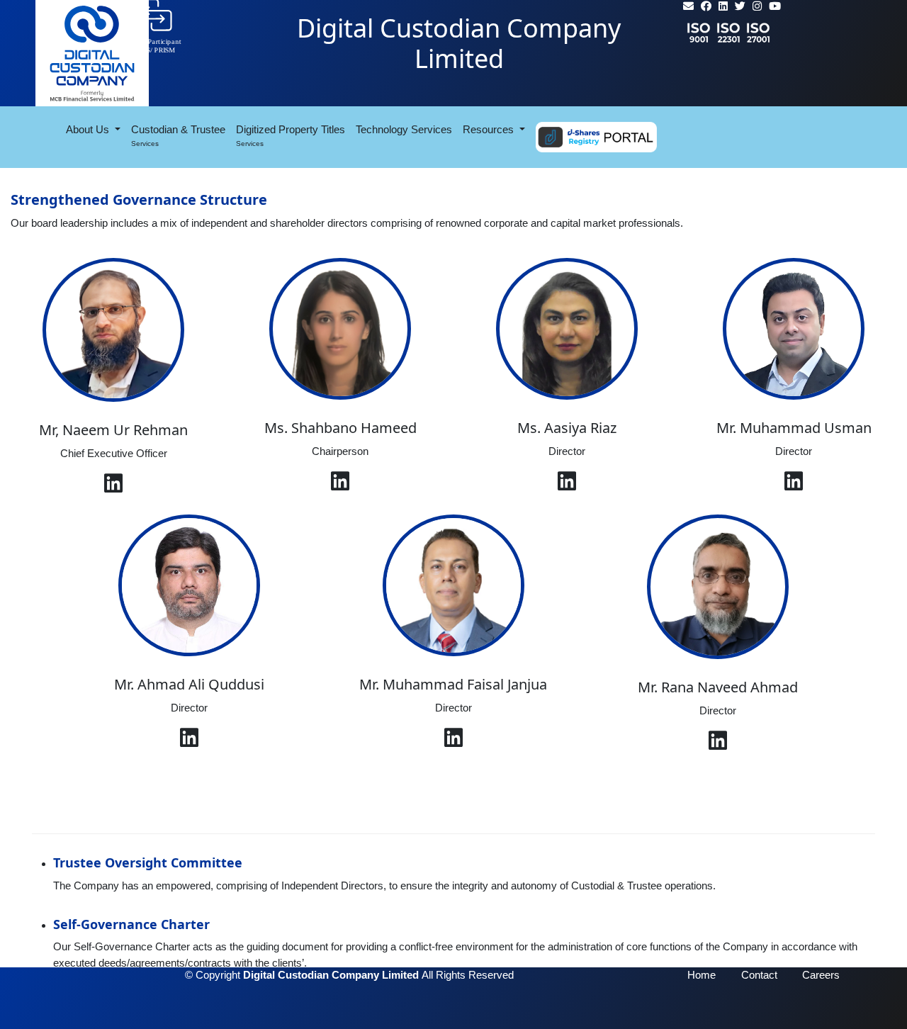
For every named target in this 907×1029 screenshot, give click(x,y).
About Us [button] (89, 129)
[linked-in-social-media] (723, 6)
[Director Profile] (453, 742)
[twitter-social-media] (740, 6)
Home (701, 975)
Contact (759, 975)
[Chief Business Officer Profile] (113, 487)
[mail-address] (688, 6)
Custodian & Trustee (178, 135)
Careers (821, 975)
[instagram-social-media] (757, 6)
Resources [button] (490, 129)
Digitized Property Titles (290, 137)
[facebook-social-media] (706, 6)
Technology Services (407, 129)
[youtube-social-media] (775, 6)
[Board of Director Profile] (340, 485)
